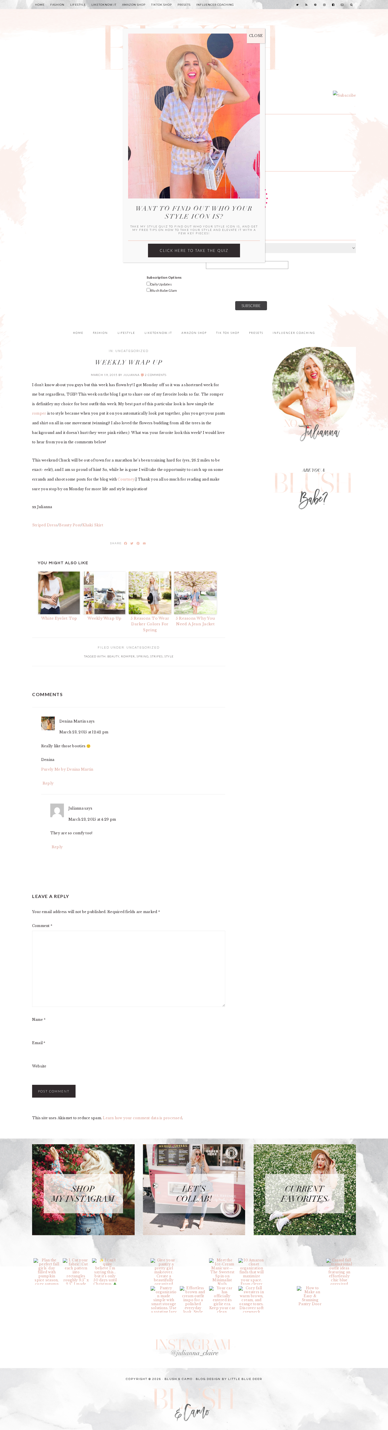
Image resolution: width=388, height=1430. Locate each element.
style (169, 656)
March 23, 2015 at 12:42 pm (83, 732)
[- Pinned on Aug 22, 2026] (281, 1288)
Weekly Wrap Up (104, 618)
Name (38, 1019)
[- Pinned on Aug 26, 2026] (281, 1260)
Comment (42, 926)
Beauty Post (70, 525)
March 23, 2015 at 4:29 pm (92, 819)
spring (143, 656)
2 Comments (155, 374)
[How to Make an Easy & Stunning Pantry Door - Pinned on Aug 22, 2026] (310, 1296)
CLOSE (256, 36)
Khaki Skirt (92, 525)
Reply (48, 783)
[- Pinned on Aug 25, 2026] (47, 1288)
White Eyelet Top (59, 618)
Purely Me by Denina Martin (67, 769)
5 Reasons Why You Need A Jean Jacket (195, 621)
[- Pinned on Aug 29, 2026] (134, 1260)
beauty (113, 656)
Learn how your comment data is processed (142, 1118)
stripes (156, 656)
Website (39, 1066)
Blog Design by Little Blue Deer (229, 1379)
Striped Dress (44, 525)
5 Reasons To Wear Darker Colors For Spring (150, 624)
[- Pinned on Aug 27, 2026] (193, 1260)
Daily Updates (161, 284)
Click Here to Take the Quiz (194, 250)
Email (38, 1043)
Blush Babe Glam (163, 290)
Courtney (126, 479)
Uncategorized (132, 351)
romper (39, 413)
